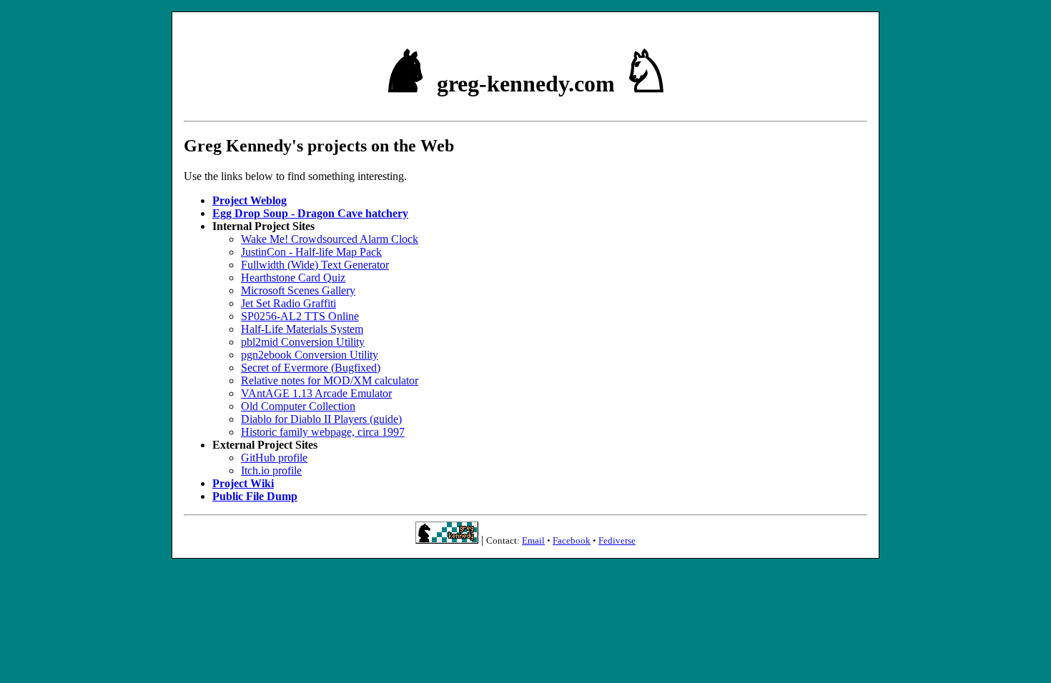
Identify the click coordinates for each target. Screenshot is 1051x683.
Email (533, 540)
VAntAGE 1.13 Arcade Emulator (316, 393)
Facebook (572, 540)
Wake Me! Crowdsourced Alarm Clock (329, 239)
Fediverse (617, 540)
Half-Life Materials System (302, 329)
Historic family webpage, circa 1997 (323, 432)
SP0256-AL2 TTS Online (300, 316)
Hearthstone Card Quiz (293, 277)
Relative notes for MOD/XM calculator (329, 380)
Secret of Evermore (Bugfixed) (310, 368)
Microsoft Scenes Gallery (298, 290)
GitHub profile (274, 458)
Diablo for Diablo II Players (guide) (321, 419)
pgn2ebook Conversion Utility (309, 355)
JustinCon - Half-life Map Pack (311, 252)
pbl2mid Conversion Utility (303, 342)
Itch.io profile (271, 470)
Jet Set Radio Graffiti (288, 303)
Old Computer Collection (298, 406)
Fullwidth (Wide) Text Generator (315, 265)
